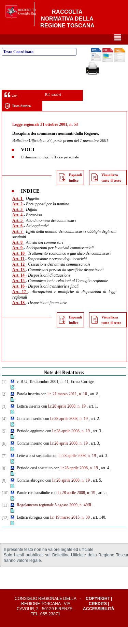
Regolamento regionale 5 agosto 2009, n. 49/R (54, 505)
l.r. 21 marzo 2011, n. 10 (67, 393)
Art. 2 (18, 204)
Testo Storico (21, 106)
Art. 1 (18, 198)
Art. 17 (20, 291)
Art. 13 (19, 269)
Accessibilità (98, 608)
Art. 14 (19, 275)
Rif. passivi (53, 94)
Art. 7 (18, 231)
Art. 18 (19, 302)
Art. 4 (18, 215)
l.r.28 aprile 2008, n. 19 (67, 406)
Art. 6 (18, 226)
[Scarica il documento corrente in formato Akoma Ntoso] (119, 60)
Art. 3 (18, 209)
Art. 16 (19, 286)
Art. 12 (19, 264)
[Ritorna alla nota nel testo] (12, 381)
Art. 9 (18, 247)
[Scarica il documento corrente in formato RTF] (96, 59)
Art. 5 (18, 220)
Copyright (98, 598)
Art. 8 (18, 242)
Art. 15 (19, 280)
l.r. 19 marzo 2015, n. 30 (70, 517)
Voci (13, 96)
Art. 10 (19, 253)
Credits (98, 603)
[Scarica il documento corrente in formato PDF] (107, 60)
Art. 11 (18, 258)
